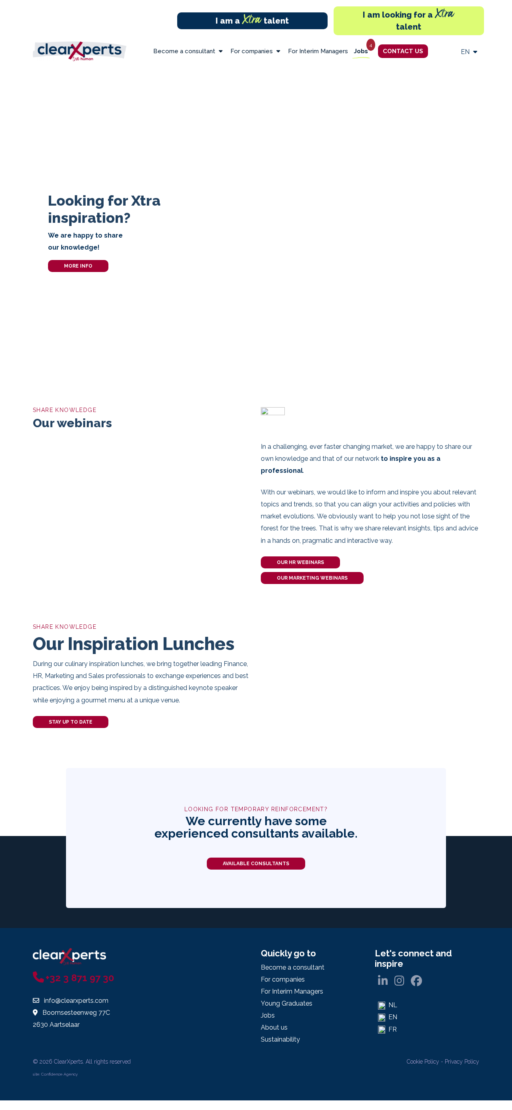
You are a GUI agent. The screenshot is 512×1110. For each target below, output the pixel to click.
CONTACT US (403, 51)
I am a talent (252, 20)
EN (466, 52)
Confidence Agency (59, 1074)
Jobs (361, 51)
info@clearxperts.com (76, 1000)
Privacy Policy (462, 1061)
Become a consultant (185, 51)
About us (274, 1027)
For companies (252, 51)
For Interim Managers (318, 51)
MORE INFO (78, 266)
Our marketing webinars (312, 578)
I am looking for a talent (408, 19)
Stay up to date (70, 722)
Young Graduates (286, 1003)
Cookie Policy (423, 1061)
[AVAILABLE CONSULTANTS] (256, 872)
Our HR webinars (300, 562)
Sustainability (280, 1039)
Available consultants (256, 863)
